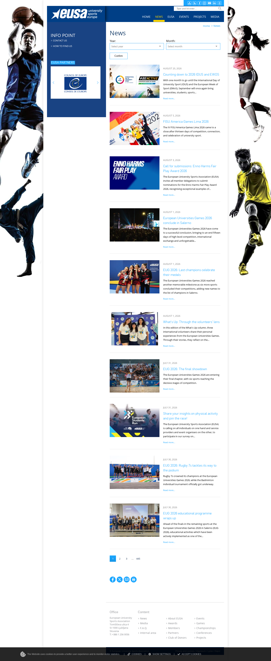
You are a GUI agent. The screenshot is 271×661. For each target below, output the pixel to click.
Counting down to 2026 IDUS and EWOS (191, 74)
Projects (201, 637)
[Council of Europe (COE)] (75, 81)
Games (200, 623)
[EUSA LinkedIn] (214, 3)
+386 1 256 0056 (120, 634)
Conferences (204, 633)
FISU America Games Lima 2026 (186, 121)
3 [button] (126, 558)
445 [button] (138, 558)
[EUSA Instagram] (204, 3)
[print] (134, 579)
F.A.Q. (143, 628)
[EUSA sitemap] (189, 3)
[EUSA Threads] (219, 3)
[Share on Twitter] (120, 579)
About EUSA (175, 618)
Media (144, 623)
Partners (173, 633)
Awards (172, 623)
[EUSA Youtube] (209, 3)
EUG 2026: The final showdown (185, 369)
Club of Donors (177, 637)
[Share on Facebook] (113, 579)
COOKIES (137, 654)
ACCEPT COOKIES (191, 654)
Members (174, 628)
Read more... (169, 98)
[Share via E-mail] (127, 579)
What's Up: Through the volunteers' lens (191, 322)
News (143, 618)
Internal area (148, 633)
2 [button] (119, 558)
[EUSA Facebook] (199, 3)
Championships (206, 628)
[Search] (220, 8)
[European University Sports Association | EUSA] (80, 14)
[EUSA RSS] (194, 3)
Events (200, 618)
